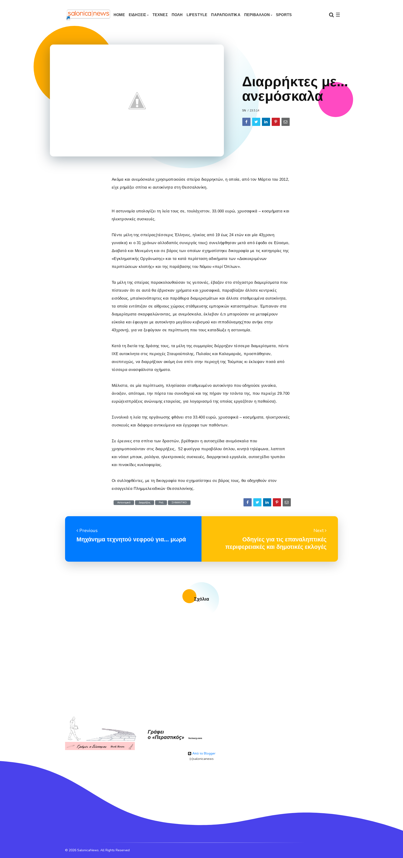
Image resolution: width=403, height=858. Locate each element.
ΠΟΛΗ (177, 15)
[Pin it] (276, 122)
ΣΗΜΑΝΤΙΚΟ (179, 502)
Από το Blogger (203, 753)
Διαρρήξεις (144, 502)
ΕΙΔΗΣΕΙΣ (137, 15)
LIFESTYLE (197, 15)
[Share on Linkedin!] (266, 122)
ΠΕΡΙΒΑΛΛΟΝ (257, 15)
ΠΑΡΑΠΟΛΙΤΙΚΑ (225, 15)
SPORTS (284, 15)
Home (119, 15)
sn (244, 110)
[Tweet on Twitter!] (256, 122)
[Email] (285, 122)
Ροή (161, 502)
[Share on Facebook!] (246, 122)
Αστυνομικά (123, 502)
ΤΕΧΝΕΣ (160, 15)
